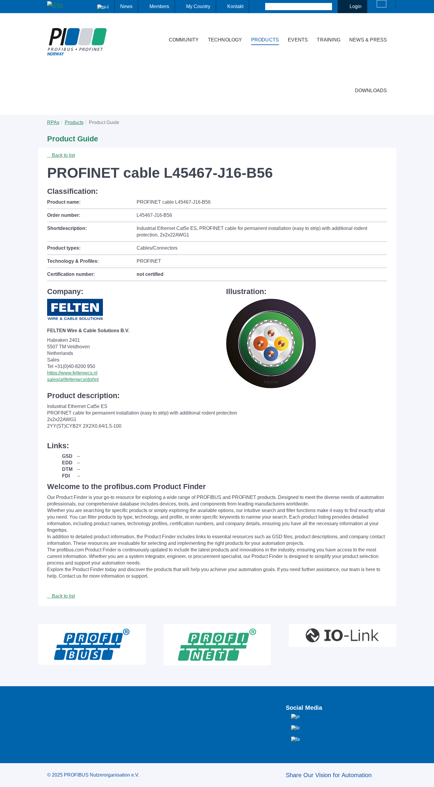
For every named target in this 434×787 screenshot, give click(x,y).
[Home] (158, 28)
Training (328, 39)
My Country (198, 6)
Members (159, 6)
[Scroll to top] (426, 777)
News (126, 6)
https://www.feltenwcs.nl (72, 372)
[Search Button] (260, 6)
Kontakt (235, 6)
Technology (225, 39)
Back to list (63, 155)
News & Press (368, 39)
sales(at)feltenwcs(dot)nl (73, 379)
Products (265, 39)
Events (298, 39)
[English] (381, 3)
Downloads (371, 90)
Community (184, 39)
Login (356, 6)
